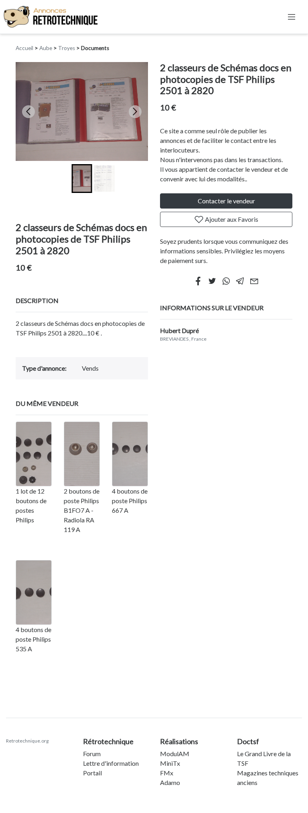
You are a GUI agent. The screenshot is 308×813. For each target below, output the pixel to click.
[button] (82, 178)
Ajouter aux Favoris (231, 219)
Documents (95, 48)
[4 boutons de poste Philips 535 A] (33, 592)
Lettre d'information (111, 763)
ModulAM (174, 753)
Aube (45, 48)
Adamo (170, 782)
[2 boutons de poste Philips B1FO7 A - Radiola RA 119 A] (81, 454)
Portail (92, 773)
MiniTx (170, 763)
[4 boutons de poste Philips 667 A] (130, 454)
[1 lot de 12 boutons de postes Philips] (33, 454)
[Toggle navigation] (292, 17)
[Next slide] (135, 111)
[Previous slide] (28, 111)
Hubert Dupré (179, 330)
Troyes (66, 48)
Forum (92, 753)
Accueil (24, 48)
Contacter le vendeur (226, 201)
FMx (166, 773)
